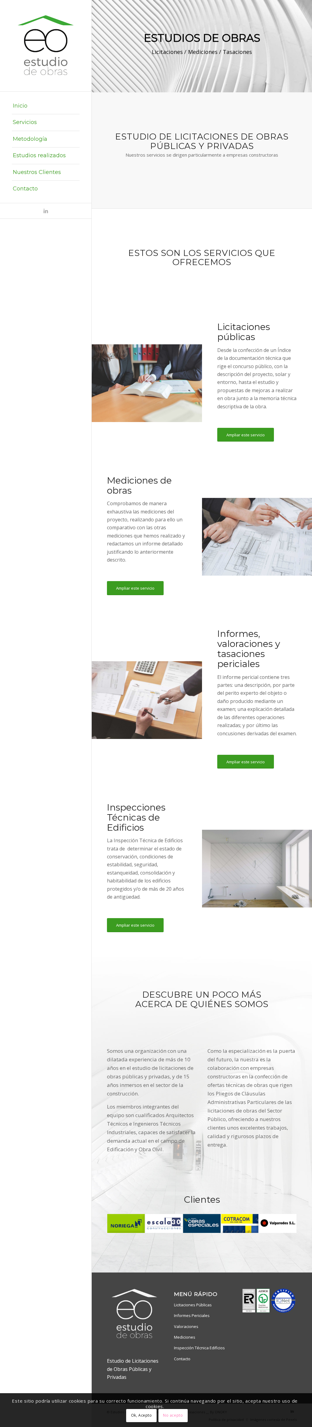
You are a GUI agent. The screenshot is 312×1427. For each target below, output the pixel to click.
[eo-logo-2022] (45, 45)
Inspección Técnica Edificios (199, 1348)
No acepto (173, 1415)
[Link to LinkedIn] (45, 210)
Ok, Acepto (141, 1415)
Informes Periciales (192, 1315)
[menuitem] (46, 106)
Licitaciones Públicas (193, 1305)
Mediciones (184, 1337)
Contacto (182, 1358)
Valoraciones (186, 1326)
